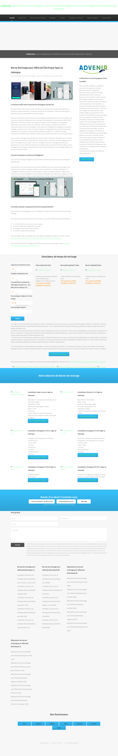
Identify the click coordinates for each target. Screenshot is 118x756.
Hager (59, 728)
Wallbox (52, 724)
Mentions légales (92, 18)
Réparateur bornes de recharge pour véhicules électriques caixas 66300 (77, 582)
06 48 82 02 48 (106, 18)
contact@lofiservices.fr (66, 501)
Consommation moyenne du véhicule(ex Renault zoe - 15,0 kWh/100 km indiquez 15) (20, 284)
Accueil (12, 18)
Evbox (66, 724)
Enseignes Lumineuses (76, 18)
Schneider (80, 724)
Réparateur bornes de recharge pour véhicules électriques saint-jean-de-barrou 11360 (21, 666)
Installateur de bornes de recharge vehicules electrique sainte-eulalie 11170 (26, 623)
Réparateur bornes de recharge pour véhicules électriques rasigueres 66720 (77, 615)
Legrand (93, 724)
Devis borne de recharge (37, 18)
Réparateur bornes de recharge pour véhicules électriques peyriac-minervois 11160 (21, 689)
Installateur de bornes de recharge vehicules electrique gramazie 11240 (26, 612)
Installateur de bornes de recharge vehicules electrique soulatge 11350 (26, 590)
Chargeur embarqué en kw (19, 273)
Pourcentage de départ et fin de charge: (21, 297)
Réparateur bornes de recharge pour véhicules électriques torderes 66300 (77, 604)
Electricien (52, 18)
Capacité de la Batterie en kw (20, 265)
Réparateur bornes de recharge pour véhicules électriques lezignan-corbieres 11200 (21, 677)
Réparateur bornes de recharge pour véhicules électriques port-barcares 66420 (77, 593)
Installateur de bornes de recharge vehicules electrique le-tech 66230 (52, 590)
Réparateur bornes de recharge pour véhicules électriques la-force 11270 (21, 655)
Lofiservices (59, 7)
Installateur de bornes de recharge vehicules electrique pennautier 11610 (26, 601)
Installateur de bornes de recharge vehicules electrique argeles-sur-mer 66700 (51, 601)
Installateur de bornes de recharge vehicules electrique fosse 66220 (51, 612)
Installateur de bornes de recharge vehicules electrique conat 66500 (51, 578)
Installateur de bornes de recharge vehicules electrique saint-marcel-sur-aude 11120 (26, 578)
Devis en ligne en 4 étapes (59, 354)
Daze (24, 724)
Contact (62, 18)
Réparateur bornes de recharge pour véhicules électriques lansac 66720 (77, 626)
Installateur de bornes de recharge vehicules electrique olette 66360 (51, 623)
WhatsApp (84, 501)
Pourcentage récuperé (18, 307)
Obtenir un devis (87, 159)
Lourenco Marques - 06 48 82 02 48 (41, 501)
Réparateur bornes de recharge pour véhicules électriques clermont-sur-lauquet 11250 (21, 700)
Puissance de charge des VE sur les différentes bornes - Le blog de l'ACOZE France (36, 238)
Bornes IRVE (22, 18)
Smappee (38, 724)
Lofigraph (75, 743)
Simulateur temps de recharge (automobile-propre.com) (88, 362)
